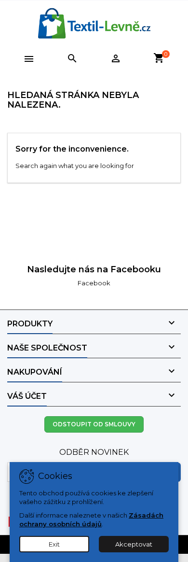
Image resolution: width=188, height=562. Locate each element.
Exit (54, 544)
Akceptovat (133, 544)
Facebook (94, 283)
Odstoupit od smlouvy (94, 424)
